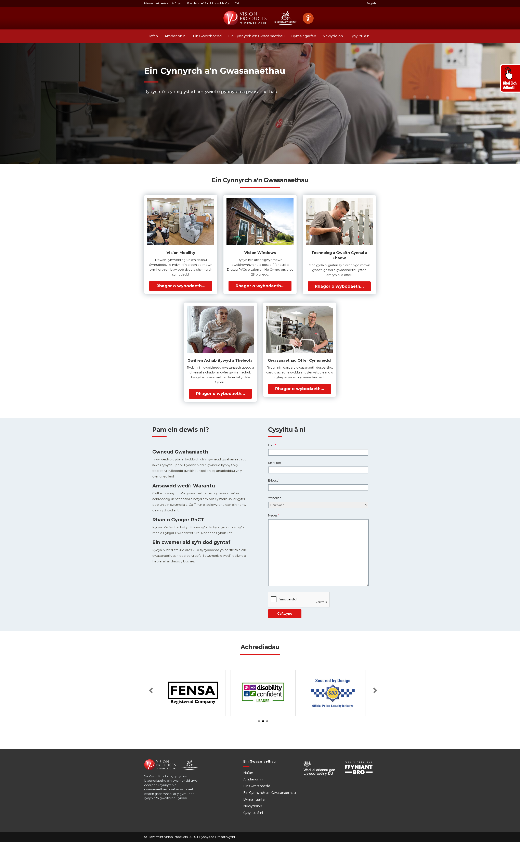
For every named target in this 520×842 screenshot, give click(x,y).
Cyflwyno (284, 613)
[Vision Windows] (260, 221)
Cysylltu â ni (360, 36)
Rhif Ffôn (275, 463)
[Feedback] (509, 78)
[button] (151, 689)
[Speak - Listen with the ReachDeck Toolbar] (308, 18)
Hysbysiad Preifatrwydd (217, 837)
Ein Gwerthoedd (207, 36)
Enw (272, 445)
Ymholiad (275, 498)
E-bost (274, 480)
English (371, 3)
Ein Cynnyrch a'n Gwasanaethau (256, 36)
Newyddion (333, 36)
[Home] (260, 18)
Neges (273, 515)
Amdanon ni (175, 36)
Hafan (152, 36)
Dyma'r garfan (303, 36)
